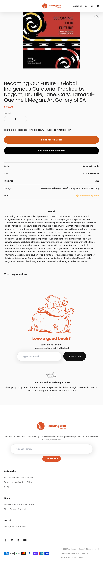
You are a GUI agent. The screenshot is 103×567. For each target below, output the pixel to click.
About (32, 504)
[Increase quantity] (23, 119)
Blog (6, 509)
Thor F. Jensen (78, 558)
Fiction (7, 477)
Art (42, 188)
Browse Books (11, 504)
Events (13, 509)
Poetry (71, 188)
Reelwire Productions (80, 553)
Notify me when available (51, 150)
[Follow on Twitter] (12, 540)
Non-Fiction (18, 477)
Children (29, 477)
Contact (22, 509)
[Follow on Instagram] (18, 540)
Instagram (9, 526)
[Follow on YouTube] (25, 540)
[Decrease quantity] (7, 119)
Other (30, 482)
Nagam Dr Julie (91, 166)
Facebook (21, 526)
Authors (23, 504)
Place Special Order (51, 139)
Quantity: (8, 113)
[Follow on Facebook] (5, 540)
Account (77, 6)
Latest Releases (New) (56, 188)
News (6, 486)
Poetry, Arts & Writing (87, 188)
